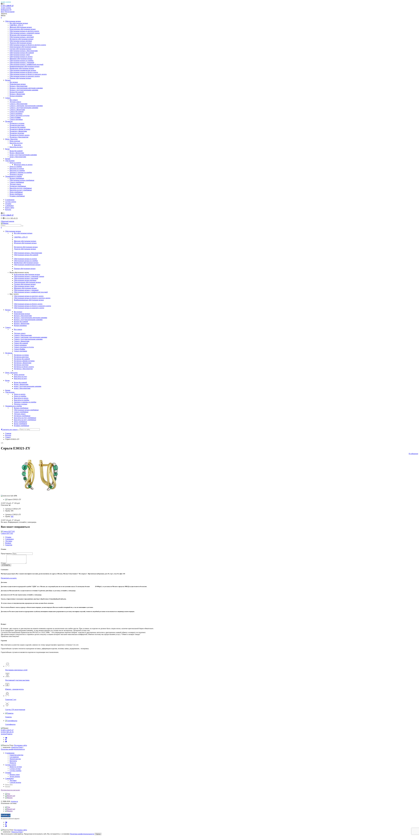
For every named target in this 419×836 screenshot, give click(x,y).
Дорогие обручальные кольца (21, 43)
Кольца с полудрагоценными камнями (24, 90)
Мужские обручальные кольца (21, 35)
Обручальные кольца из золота (21, 56)
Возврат (8, 543)
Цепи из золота (15, 163)
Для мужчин (10, 161)
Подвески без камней (18, 127)
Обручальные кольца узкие (20, 55)
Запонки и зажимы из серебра (21, 172)
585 (12, 516)
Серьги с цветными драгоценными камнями (26, 106)
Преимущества (15, 759)
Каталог (8, 209)
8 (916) (11, 218)
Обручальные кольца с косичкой (22, 37)
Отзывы (8, 204)
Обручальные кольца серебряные (22, 180)
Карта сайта (9, 207)
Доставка (8, 541)
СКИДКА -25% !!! (16, 25)
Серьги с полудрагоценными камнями (24, 108)
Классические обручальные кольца (23, 29)
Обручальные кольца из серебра (21, 60)
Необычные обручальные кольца (22, 68)
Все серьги (14, 100)
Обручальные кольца (13, 21)
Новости (13, 763)
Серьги (8, 98)
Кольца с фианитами (17, 94)
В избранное (413, 454)
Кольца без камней (17, 92)
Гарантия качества (16, 755)
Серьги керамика (16, 113)
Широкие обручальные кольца (21, 58)
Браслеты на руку (16, 143)
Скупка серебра (15, 771)
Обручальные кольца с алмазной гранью (25, 33)
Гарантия (8, 545)
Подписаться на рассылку (10, 790)
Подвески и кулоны (17, 123)
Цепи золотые (15, 141)
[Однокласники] (5, 740)
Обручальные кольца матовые (21, 41)
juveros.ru (14, 801)
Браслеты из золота (17, 168)
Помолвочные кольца (18, 84)
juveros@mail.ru (6, 734)
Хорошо (98, 834)
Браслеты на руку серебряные (21, 188)
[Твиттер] (6, 742)
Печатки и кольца (16, 174)
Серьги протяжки (16, 119)
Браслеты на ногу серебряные (21, 190)
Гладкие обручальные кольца (20, 49)
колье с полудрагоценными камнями (23, 155)
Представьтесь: (6, 553)
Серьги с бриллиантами (18, 104)
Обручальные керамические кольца (23, 70)
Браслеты (17, 145)
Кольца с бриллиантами (18, 86)
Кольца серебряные (17, 178)
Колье (7, 149)
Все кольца (14, 82)
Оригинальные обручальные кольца (23, 47)
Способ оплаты (15, 782)
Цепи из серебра (16, 166)
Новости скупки (16, 767)
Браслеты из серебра (17, 170)
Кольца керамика (16, 96)
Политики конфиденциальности (82, 834)
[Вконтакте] (6, 738)
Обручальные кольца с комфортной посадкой (26, 64)
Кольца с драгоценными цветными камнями (26, 88)
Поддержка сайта (20, 745)
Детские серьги (15, 102)
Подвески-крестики (17, 125)
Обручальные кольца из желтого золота (24, 31)
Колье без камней (16, 151)
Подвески (9, 121)
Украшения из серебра (13, 176)
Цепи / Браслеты (11, 139)
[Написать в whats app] (4, 4)
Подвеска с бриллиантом (19, 137)
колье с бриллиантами (18, 157)
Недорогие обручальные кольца (21, 39)
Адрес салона (6, 2)
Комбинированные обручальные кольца (24, 66)
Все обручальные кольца (19, 23)
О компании (9, 200)
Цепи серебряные (16, 192)
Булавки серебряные (17, 196)
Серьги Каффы (15, 117)
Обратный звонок (7, 221)
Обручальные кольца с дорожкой (22, 62)
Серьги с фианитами (17, 109)
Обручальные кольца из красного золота (25, 76)
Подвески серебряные (18, 186)
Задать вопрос (15, 776)
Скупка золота (10, 202)
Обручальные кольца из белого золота (24, 72)
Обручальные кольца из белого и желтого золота (28, 45)
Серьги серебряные (17, 182)
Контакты (13, 761)
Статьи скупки (15, 769)
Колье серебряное (16, 194)
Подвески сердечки (17, 133)
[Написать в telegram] (2, 4)
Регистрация (9, 12)
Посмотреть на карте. (9, 578)
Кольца (8, 80)
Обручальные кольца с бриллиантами (24, 51)
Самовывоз (9, 205)
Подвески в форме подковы (20, 129)
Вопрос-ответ (15, 774)
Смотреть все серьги (9, 429)
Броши (7, 159)
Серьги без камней (17, 111)
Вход (3, 12)
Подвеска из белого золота (19, 135)
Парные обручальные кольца (20, 78)
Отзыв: (3, 563)
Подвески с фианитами (18, 131)
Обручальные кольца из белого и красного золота (28, 74)
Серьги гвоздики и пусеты (19, 115)
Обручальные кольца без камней (22, 53)
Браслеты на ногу (16, 147)
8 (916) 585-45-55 (7, 732)
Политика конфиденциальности (13, 749)
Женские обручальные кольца (21, 27)
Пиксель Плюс (17, 747)
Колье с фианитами (17, 153)
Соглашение (14, 757)
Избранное (6, 10)
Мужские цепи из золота (23, 164)
